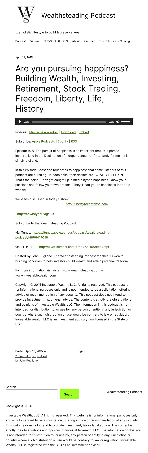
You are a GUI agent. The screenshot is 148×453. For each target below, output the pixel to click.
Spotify (63, 141)
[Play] (20, 122)
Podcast (42, 356)
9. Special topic (25, 356)
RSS (74, 141)
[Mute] (118, 122)
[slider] (126, 121)
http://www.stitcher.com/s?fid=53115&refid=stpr (74, 247)
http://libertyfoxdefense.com (87, 204)
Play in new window (43, 132)
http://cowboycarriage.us (35, 214)
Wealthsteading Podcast (78, 15)
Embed (84, 132)
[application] (74, 121)
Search (11, 387)
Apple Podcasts (43, 141)
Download (68, 132)
